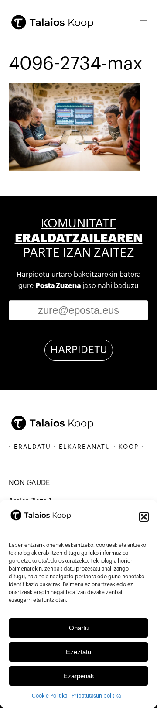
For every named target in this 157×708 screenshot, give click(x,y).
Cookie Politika (49, 695)
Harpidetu (78, 349)
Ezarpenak (78, 676)
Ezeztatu (78, 652)
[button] (144, 516)
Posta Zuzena (58, 285)
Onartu (79, 628)
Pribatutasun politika (96, 695)
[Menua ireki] (143, 22)
